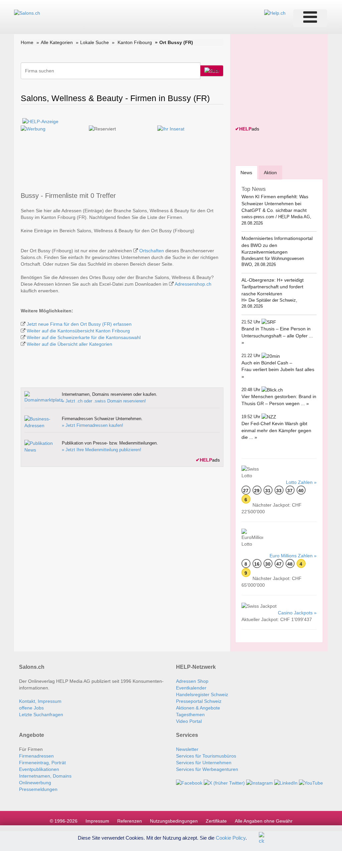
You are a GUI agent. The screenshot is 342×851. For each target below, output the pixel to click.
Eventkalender (191, 687)
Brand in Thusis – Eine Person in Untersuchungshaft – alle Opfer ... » (277, 335)
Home (27, 42)
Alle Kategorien (57, 42)
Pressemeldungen (38, 789)
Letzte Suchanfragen (41, 714)
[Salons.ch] (27, 12)
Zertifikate (216, 821)
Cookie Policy (230, 837)
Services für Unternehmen (203, 762)
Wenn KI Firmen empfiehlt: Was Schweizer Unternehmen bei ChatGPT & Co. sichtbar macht (274, 203)
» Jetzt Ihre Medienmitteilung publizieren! (101, 449)
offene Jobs (31, 708)
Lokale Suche (94, 42)
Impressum (97, 821)
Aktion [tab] (270, 172)
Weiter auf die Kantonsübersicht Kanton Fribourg (78, 330)
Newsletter (187, 749)
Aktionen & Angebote (198, 708)
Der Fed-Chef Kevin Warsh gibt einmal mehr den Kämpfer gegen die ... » (276, 430)
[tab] (246, 172)
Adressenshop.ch (193, 284)
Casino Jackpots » (297, 612)
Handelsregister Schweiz (202, 694)
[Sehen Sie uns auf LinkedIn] (286, 782)
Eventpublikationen (39, 769)
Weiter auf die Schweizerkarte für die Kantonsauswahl (84, 337)
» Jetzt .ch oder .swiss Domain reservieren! (104, 400)
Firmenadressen (36, 756)
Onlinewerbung (35, 782)
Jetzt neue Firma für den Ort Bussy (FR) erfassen (79, 324)
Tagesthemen (190, 714)
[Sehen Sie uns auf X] (224, 782)
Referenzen (129, 821)
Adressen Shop (192, 681)
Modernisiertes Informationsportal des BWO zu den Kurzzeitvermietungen (277, 245)
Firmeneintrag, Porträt (42, 762)
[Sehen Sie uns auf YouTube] (311, 782)
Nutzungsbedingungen (174, 821)
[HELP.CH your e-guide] (275, 12)
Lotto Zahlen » (301, 482)
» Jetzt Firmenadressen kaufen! (92, 425)
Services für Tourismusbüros (206, 756)
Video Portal (189, 721)
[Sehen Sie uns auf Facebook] (189, 782)
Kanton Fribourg (135, 42)
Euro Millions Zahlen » (293, 555)
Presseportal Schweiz (198, 701)
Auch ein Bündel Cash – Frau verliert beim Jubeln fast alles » (277, 369)
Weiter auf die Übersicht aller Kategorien (69, 344)
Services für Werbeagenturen (207, 769)
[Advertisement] (285, 80)
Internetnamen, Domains (45, 776)
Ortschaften (151, 250)
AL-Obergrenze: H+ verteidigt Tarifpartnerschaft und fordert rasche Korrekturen (272, 286)
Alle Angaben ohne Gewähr (264, 821)
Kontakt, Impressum (40, 701)
